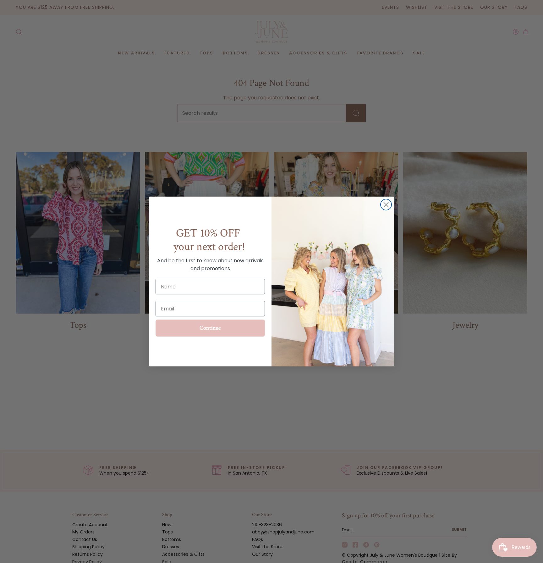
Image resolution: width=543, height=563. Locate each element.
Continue (210, 328)
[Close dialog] (386, 204)
